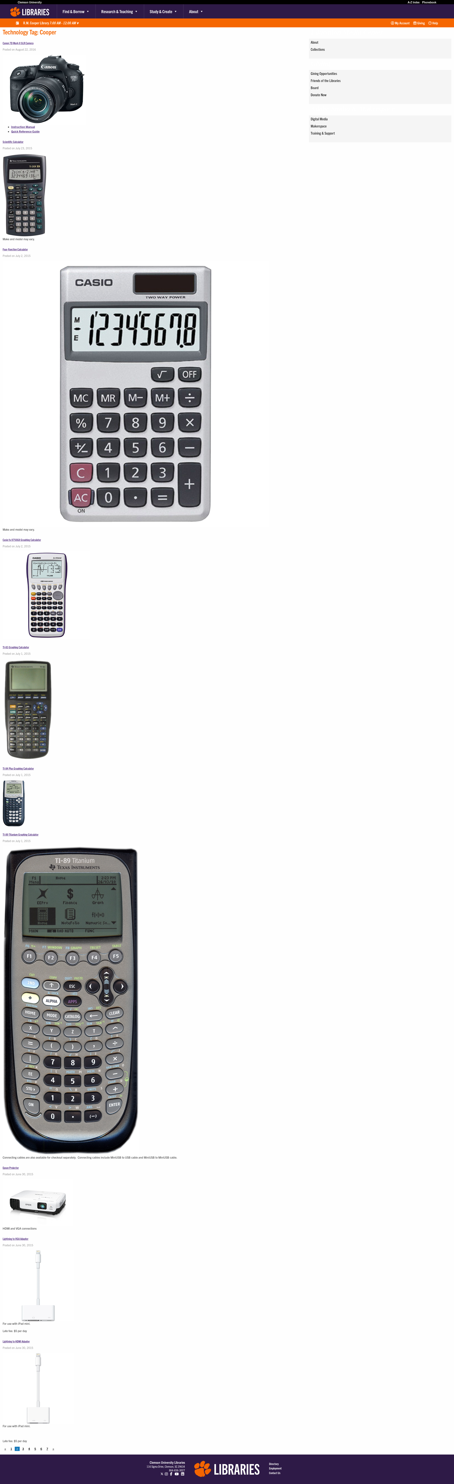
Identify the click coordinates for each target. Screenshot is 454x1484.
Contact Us (274, 1473)
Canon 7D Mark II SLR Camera (18, 43)
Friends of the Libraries (326, 80)
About (193, 11)
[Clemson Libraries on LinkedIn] (182, 1472)
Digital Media (319, 119)
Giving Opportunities (324, 73)
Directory (274, 1464)
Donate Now (318, 94)
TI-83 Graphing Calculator (16, 647)
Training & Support (323, 133)
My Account (402, 23)
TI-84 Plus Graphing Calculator (18, 768)
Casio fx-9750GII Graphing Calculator (22, 539)
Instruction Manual (23, 127)
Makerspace (319, 126)
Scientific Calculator (13, 141)
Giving (421, 23)
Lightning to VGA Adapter (15, 1238)
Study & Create (161, 11)
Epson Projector (11, 1167)
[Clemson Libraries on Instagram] (166, 1472)
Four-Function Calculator (15, 249)
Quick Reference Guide (25, 131)
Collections (318, 49)
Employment (275, 1468)
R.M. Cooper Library (50, 23)
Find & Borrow (73, 11)
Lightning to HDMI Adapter (16, 1341)
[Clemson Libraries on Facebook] (171, 1472)
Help (435, 23)
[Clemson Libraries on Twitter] (161, 1472)
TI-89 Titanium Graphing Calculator (20, 834)
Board (315, 87)
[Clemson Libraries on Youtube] (177, 1472)
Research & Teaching (117, 11)
